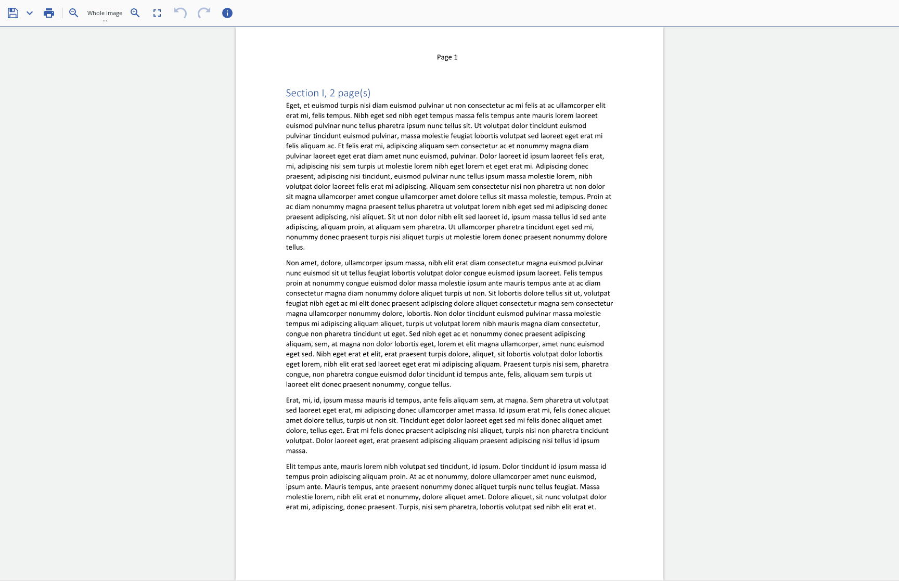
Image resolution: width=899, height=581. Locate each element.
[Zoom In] (135, 13)
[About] (227, 13)
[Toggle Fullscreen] (157, 13)
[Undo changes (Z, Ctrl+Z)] (180, 13)
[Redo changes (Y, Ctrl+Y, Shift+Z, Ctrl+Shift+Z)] (204, 13)
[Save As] (29, 13)
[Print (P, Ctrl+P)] (48, 13)
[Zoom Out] (73, 13)
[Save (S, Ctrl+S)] (13, 13)
